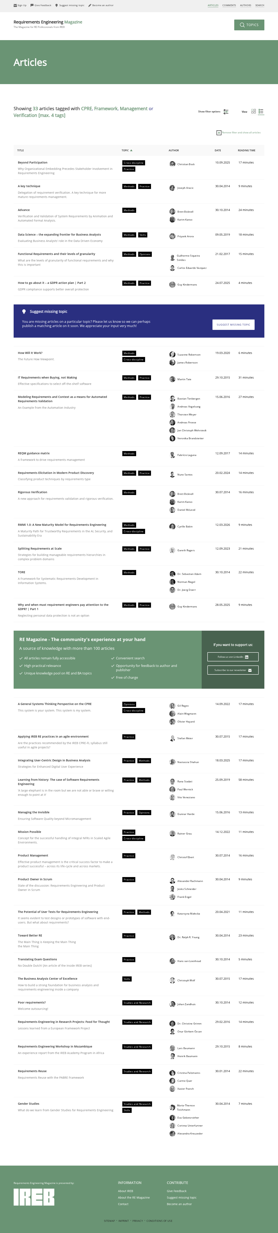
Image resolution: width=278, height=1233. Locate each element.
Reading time (246, 150)
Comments (229, 5)
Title (20, 150)
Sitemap (109, 1221)
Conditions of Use (159, 1221)
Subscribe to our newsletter (231, 670)
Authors (245, 5)
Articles (213, 5)
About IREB (125, 1191)
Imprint (123, 1221)
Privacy (137, 1221)
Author (174, 150)
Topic (125, 150)
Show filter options (209, 111)
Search (259, 5)
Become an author (179, 1204)
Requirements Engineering (48, 24)
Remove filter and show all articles (241, 132)
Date (218, 150)
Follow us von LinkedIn (231, 657)
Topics (252, 25)
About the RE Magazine (134, 1197)
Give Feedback (176, 1191)
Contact (123, 1204)
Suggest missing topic (233, 324)
